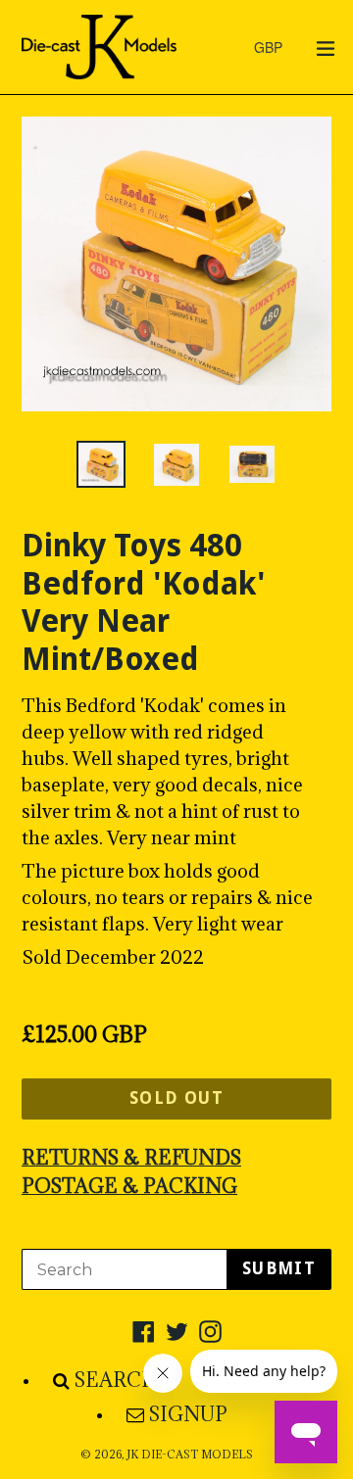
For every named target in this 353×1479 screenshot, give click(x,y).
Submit (279, 1268)
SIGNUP (188, 1414)
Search (117, 1380)
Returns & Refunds (131, 1157)
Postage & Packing (129, 1186)
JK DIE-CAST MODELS (189, 1454)
